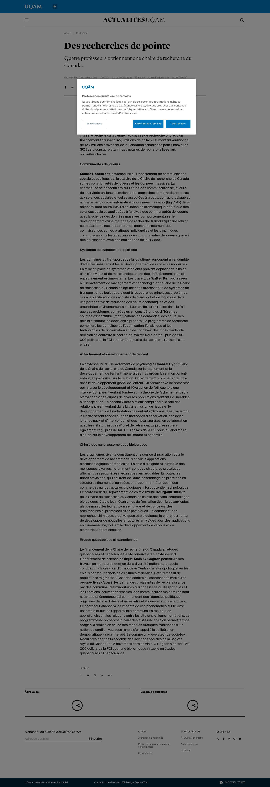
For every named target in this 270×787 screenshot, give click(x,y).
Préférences (94, 124)
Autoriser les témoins (148, 124)
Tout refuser (178, 124)
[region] (136, 106)
